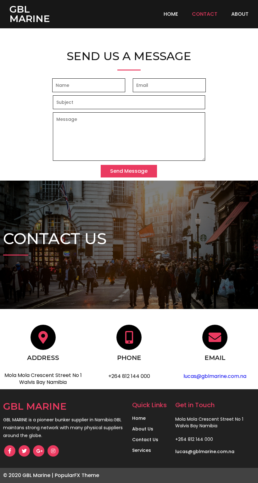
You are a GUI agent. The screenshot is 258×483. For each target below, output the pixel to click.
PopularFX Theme (77, 475)
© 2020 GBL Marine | (29, 475)
